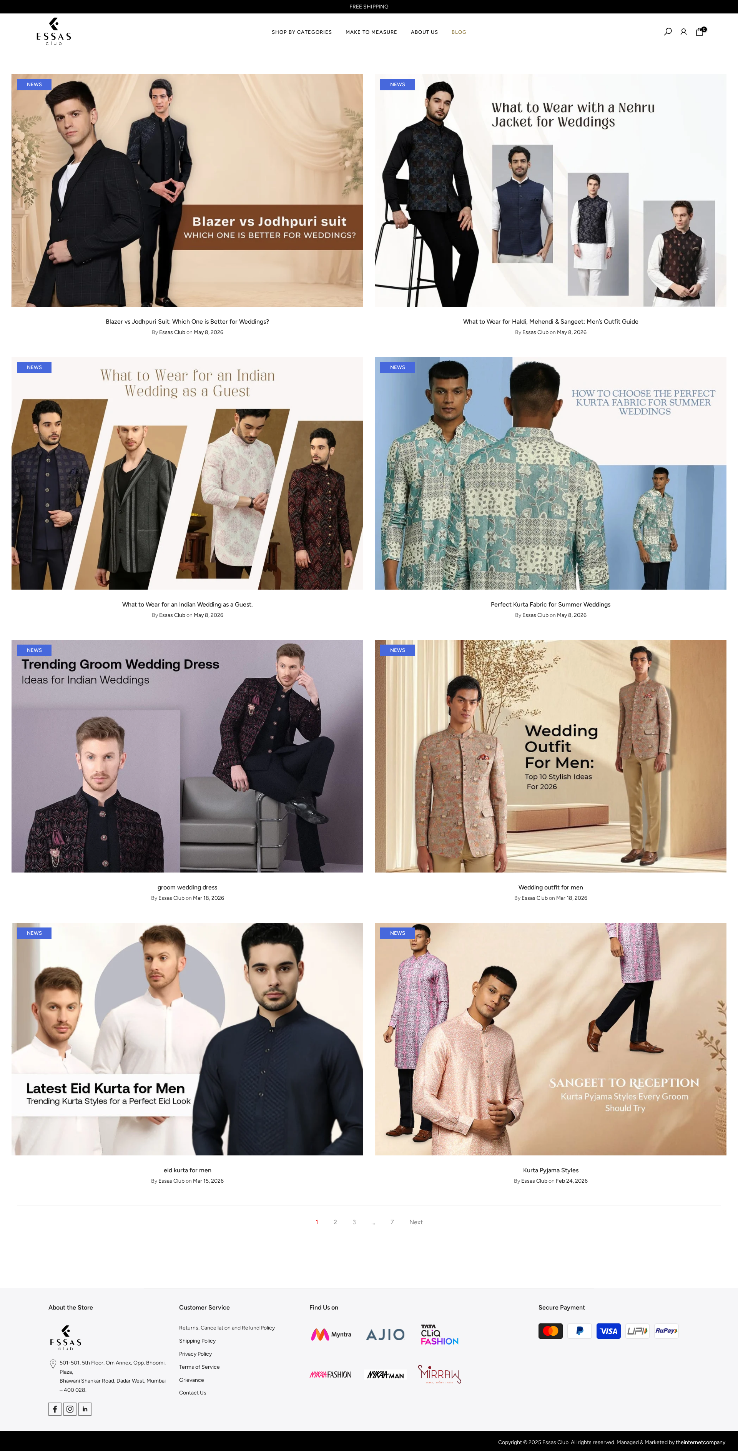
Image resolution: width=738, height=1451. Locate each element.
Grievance (191, 1380)
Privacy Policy (195, 1354)
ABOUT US (424, 32)
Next (416, 1222)
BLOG (459, 32)
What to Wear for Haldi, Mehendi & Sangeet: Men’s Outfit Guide (550, 321)
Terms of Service (199, 1367)
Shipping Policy (197, 1341)
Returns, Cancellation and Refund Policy (227, 1328)
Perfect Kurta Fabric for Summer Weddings (550, 604)
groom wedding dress (187, 887)
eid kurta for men (187, 1170)
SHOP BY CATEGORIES (302, 32)
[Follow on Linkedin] (84, 1409)
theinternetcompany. (701, 1442)
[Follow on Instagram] (69, 1409)
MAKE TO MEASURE (371, 32)
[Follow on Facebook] (55, 1409)
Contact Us (192, 1393)
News (34, 84)
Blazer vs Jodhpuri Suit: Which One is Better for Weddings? (187, 321)
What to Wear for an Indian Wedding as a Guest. (187, 604)
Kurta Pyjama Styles (550, 1170)
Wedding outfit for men (551, 887)
